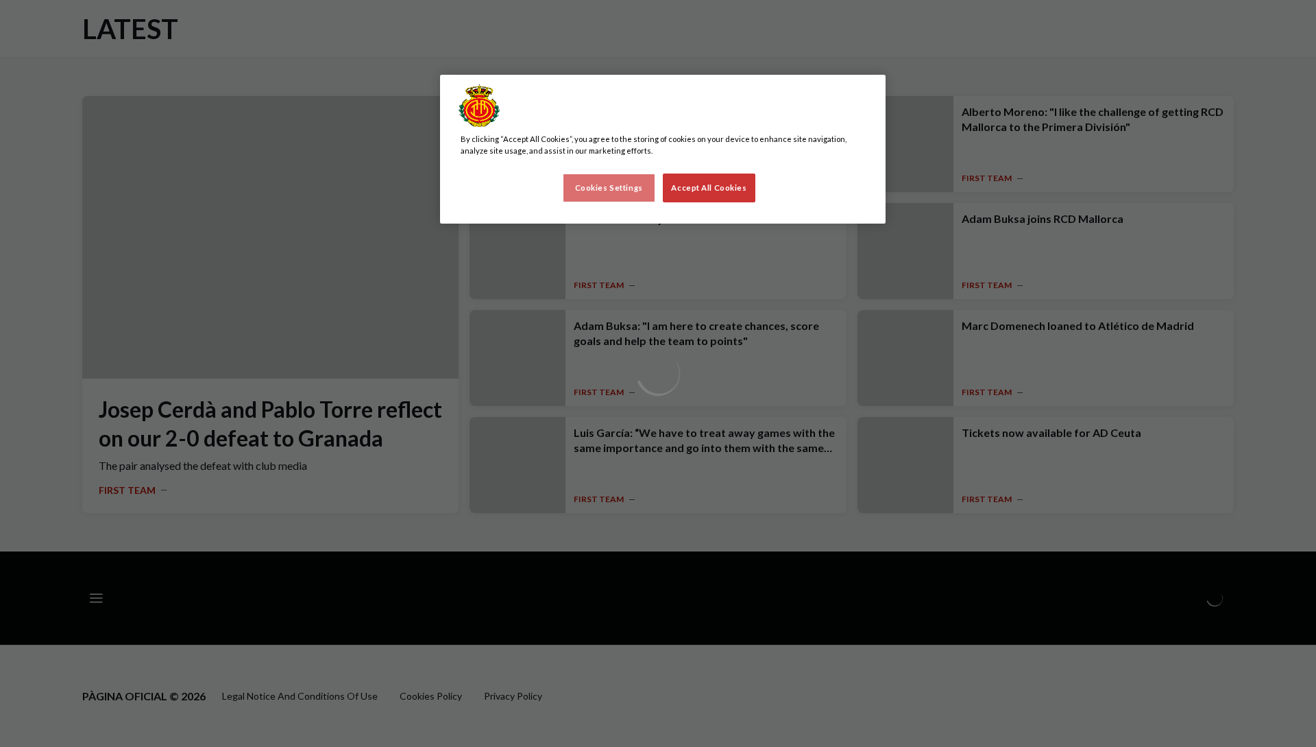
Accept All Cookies (708, 187)
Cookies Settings (609, 187)
